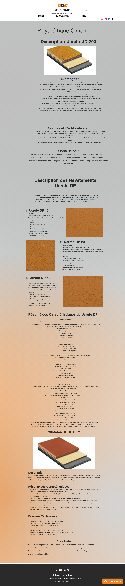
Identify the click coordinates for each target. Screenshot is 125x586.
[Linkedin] (109, 19)
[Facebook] (98, 19)
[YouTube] (102, 19)
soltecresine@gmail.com (64, 575)
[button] (62, 16)
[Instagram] (105, 19)
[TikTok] (113, 19)
